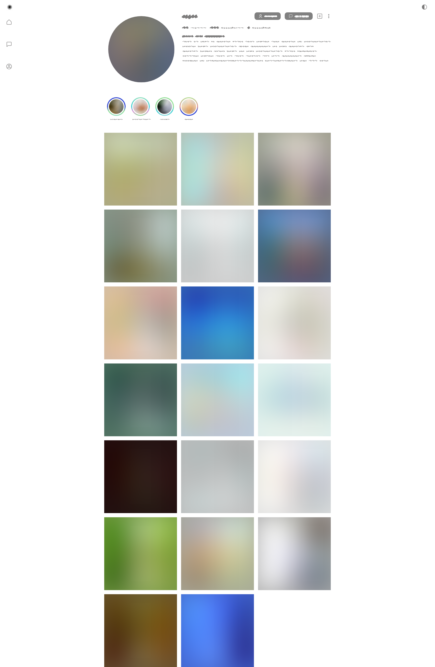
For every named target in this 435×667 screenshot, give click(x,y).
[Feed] (9, 22)
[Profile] (9, 66)
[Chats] (9, 44)
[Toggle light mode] (424, 7)
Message (302, 16)
